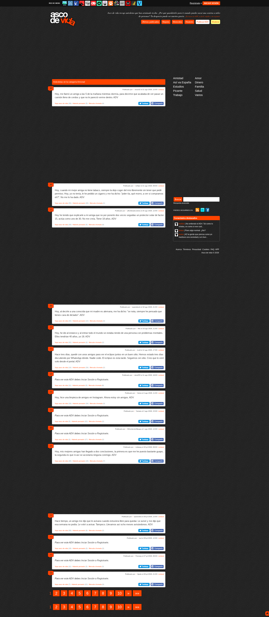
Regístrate (195, 3)
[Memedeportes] (70, 3)
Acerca (179, 249)
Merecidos (177, 22)
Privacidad (196, 249)
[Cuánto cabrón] (87, 3)
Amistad (178, 78)
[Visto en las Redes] (76, 3)
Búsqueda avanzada (181, 203)
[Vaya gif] (122, 3)
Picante (177, 90)
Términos (187, 249)
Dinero (199, 82)
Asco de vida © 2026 (210, 253)
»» (137, 593)
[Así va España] (81, 3)
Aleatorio (189, 22)
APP (217, 249)
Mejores (166, 22)
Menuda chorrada (95, 103)
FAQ (212, 249)
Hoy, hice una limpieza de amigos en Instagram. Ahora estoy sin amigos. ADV (94, 397)
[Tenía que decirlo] (127, 3)
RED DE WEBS (54, 3)
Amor (198, 78)
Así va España (182, 82)
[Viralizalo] (139, 3)
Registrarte (102, 379)
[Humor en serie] (104, 3)
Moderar (215, 22)
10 (120, 593)
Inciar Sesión (87, 379)
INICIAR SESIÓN (211, 3)
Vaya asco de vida (61, 103)
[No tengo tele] (116, 3)
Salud (198, 90)
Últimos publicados (150, 22)
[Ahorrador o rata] (133, 3)
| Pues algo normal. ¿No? (192, 230)
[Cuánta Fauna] (110, 3)
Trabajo (177, 95)
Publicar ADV (203, 22)
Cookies (205, 249)
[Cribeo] (99, 3)
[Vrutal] (93, 3)
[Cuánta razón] (64, 3)
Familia (199, 86)
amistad (161, 89)
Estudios (178, 86)
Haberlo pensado (79, 103)
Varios (199, 95)
